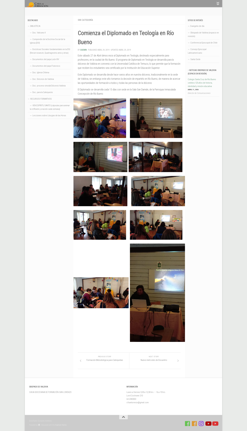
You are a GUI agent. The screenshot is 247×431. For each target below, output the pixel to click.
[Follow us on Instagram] (201, 423)
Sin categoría (85, 20)
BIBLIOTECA (35, 26)
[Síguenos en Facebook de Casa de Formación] (187, 423)
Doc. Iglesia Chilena (40, 72)
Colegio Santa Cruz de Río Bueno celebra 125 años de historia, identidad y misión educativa (202, 83)
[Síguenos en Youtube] (208, 423)
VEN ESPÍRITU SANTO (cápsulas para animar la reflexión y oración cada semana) (50, 107)
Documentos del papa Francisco (46, 66)
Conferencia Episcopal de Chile (203, 42)
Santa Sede (195, 59)
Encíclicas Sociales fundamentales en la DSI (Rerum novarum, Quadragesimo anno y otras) (50, 51)
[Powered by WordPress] (39, 425)
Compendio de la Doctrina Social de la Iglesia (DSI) (47, 41)
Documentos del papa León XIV (45, 59)
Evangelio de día (197, 26)
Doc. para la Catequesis (42, 92)
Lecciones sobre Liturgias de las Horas (49, 115)
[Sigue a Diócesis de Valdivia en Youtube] (215, 423)
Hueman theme (60, 425)
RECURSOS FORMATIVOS (41, 99)
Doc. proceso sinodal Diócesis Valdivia (49, 85)
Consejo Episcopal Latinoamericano (197, 51)
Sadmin (83, 50)
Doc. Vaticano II (39, 32)
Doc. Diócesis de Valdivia (43, 79)
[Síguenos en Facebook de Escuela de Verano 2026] (194, 423)
